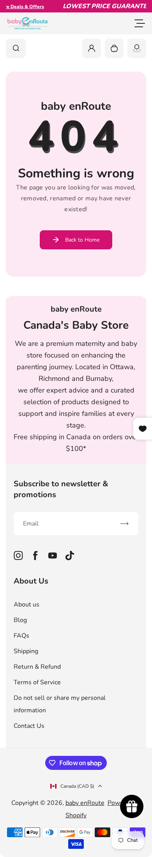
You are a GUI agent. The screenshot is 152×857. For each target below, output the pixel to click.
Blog (20, 620)
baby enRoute (84, 803)
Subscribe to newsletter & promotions (61, 489)
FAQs (21, 635)
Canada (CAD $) (77, 786)
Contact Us (29, 726)
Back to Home (82, 240)
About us (26, 604)
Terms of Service (37, 682)
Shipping (26, 651)
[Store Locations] (136, 48)
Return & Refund (37, 666)
